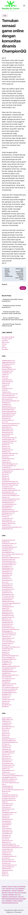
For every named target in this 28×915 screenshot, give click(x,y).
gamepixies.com (6, 619)
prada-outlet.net (6, 718)
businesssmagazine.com (9, 740)
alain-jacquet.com (7, 399)
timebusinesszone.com (8, 522)
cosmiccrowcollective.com (10, 397)
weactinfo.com (6, 448)
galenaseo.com (6, 842)
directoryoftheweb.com (9, 369)
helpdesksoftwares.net (8, 540)
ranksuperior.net (6, 507)
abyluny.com (5, 703)
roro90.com (5, 374)
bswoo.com (5, 875)
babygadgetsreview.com (9, 777)
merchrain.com (6, 696)
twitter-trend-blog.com (8, 774)
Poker (5, 15)
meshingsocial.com (7, 450)
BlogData (9, 912)
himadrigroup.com (7, 760)
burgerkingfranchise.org (9, 413)
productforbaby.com (8, 420)
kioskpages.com (6, 661)
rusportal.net (5, 385)
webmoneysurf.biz (7, 819)
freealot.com (5, 608)
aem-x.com (5, 582)
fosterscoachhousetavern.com (11, 423)
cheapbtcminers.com (8, 601)
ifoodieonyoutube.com (8, 559)
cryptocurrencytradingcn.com (10, 495)
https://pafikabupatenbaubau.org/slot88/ (14, 898)
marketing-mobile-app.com (10, 453)
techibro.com (6, 768)
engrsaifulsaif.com (7, 599)
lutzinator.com (6, 650)
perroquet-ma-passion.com (10, 689)
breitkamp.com (6, 636)
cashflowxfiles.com (7, 443)
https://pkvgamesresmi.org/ (10, 902)
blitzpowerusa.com (7, 432)
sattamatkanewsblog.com (9, 493)
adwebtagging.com (7, 506)
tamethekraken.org (7, 648)
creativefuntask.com (8, 598)
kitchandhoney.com (7, 803)
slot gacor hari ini (7, 338)
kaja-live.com (6, 754)
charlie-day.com (6, 462)
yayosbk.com (6, 816)
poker (3, 346)
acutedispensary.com (8, 492)
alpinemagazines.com (8, 770)
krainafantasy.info (7, 380)
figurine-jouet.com (7, 685)
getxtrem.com (6, 446)
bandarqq (21, 888)
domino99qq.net (7, 367)
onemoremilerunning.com (9, 437)
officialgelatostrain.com (9, 668)
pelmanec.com (6, 366)
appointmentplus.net (8, 860)
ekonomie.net (6, 858)
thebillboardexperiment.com (10, 675)
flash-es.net (5, 474)
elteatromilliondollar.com (9, 411)
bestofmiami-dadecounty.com (11, 557)
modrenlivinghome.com (9, 691)
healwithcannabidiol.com (9, 659)
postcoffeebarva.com (8, 409)
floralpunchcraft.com (8, 455)
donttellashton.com (7, 371)
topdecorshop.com (7, 851)
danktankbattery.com (8, 458)
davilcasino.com (6, 578)
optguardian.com (7, 575)
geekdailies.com (6, 694)
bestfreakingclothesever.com (10, 483)
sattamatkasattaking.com (9, 671)
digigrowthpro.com (7, 719)
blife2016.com (6, 654)
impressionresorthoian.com (10, 481)
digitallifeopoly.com (7, 568)
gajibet (20, 900)
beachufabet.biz (6, 677)
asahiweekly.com (7, 610)
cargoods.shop (6, 392)
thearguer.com (6, 451)
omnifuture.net (6, 725)
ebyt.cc (4, 784)
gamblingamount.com (8, 513)
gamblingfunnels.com (8, 726)
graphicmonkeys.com (8, 617)
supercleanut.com (7, 612)
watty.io (4, 387)
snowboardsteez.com (8, 439)
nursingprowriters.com (8, 488)
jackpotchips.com (7, 626)
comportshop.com (7, 849)
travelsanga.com (7, 854)
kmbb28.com (6, 698)
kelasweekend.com (7, 870)
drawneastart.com (7, 620)
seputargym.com (7, 571)
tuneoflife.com (6, 525)
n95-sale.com (6, 744)
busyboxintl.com (7, 406)
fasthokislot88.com (7, 622)
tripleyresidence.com (8, 638)
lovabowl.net (5, 542)
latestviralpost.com (7, 429)
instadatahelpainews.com (9, 692)
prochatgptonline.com (8, 751)
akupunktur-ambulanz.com (10, 779)
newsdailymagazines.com (9, 547)
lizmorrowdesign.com (8, 657)
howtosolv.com (6, 807)
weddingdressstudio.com (9, 812)
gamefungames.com (8, 594)
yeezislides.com (6, 550)
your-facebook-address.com (10, 687)
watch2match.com (7, 840)
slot (4, 888)
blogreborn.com (6, 746)
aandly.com (5, 874)
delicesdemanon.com (8, 809)
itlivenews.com (6, 863)
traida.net (4, 802)
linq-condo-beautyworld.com (10, 782)
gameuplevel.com (7, 585)
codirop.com (5, 732)
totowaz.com (6, 497)
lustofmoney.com (7, 520)
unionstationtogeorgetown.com (11, 603)
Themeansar (17, 912)
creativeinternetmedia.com (10, 742)
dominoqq (22, 886)
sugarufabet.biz (6, 680)
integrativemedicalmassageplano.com (13, 469)
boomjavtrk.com (7, 705)
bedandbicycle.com (7, 613)
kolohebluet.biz (6, 821)
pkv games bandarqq (8, 337)
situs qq (4, 344)
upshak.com (5, 476)
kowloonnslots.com (7, 767)
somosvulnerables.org (8, 641)
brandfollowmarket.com (9, 501)
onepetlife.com (6, 673)
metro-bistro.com (7, 805)
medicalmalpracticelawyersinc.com (12, 847)
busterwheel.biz (6, 824)
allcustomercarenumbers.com (10, 629)
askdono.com (6, 735)
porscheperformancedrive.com (11, 647)
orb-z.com (5, 422)
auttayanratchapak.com (9, 408)
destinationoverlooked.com (10, 511)
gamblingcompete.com (8, 739)
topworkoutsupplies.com (9, 563)
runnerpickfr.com (7, 723)
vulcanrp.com (6, 772)
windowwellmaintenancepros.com (12, 527)
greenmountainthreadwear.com (11, 490)
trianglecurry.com (7, 662)
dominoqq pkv (6, 890)
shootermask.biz (7, 823)
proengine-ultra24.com (8, 798)
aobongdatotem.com (8, 552)
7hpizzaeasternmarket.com (10, 795)
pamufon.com (6, 645)
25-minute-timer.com (8, 596)
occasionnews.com (7, 518)
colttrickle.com (6, 721)
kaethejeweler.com (7, 670)
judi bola (8, 888)
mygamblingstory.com (8, 360)
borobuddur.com (7, 591)
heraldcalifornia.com (8, 615)
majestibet (8, 900)
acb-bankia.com (6, 472)
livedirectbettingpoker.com (10, 464)
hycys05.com (6, 436)
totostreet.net (6, 577)
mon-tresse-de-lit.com (8, 678)
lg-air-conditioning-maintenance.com (13, 789)
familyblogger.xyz (7, 631)
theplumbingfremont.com (9, 865)
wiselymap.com (6, 749)
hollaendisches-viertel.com (10, 796)
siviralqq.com (6, 479)
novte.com (5, 793)
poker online (5, 342)
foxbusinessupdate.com (9, 465)
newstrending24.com (8, 867)
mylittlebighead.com (8, 606)
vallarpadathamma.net (8, 415)
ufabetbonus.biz (6, 868)
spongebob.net (6, 404)
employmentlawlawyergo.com (11, 846)
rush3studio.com (7, 373)
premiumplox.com (7, 814)
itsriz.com (5, 390)
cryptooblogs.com (7, 584)
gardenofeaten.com (7, 434)
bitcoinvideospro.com (8, 395)
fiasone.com (5, 457)
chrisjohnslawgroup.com (9, 633)
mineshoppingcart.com (8, 561)
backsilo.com (6, 478)
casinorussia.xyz (7, 828)
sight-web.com (6, 758)
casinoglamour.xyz (7, 831)
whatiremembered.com (8, 781)
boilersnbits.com (7, 427)
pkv (13, 888)
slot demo (5, 340)
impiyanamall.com (7, 573)
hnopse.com (5, 516)
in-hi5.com (5, 378)
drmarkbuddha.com (7, 788)
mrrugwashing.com (7, 471)
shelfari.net (5, 826)
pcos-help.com (6, 728)
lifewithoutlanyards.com (9, 800)
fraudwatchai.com (7, 580)
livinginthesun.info (7, 388)
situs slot (4, 892)
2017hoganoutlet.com (8, 364)
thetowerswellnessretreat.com (11, 666)
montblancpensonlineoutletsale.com (12, 775)
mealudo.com (6, 460)
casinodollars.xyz (7, 833)
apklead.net (5, 706)
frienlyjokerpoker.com (8, 765)
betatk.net (5, 872)
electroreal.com (6, 556)
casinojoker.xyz (6, 835)
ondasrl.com (5, 652)
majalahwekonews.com (8, 362)
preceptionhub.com (7, 549)
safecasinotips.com (7, 624)
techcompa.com (6, 756)
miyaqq (15, 900)
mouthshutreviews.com (8, 564)
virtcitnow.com (6, 747)
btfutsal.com (5, 730)
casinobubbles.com (7, 570)
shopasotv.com (6, 853)
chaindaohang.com (7, 786)
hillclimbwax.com (7, 515)
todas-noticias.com (7, 381)
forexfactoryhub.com (8, 753)
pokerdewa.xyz (6, 837)
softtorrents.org (6, 640)
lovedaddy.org (6, 467)
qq (16, 888)
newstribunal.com (7, 545)
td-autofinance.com (7, 763)
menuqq (4, 886)
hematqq (20, 890)
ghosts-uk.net (6, 733)
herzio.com (5, 376)
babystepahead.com (8, 509)
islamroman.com (7, 761)
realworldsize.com (7, 416)
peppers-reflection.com (9, 523)
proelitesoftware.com (8, 627)
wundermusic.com (7, 592)
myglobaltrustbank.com (9, 844)
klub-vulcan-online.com (9, 634)
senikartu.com (6, 383)
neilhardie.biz (6, 817)
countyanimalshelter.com (9, 504)
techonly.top (5, 737)
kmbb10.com (5, 444)
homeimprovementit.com (9, 543)
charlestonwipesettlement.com (11, 499)
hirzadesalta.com (7, 566)
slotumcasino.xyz (7, 830)
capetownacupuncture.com (10, 394)
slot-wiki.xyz (5, 839)
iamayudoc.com (6, 605)
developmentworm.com (9, 861)
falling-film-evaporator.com (10, 485)
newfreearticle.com (7, 430)
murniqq (14, 890)
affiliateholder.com (7, 529)
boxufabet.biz (6, 682)
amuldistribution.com (8, 589)
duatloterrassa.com (7, 643)
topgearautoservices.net (9, 684)
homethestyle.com (7, 587)
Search (4, 284)
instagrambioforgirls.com (9, 441)
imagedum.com (6, 664)
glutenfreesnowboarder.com (10, 655)
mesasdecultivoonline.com (9, 425)
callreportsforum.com (8, 699)
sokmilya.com (6, 701)
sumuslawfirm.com (7, 487)
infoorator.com (6, 791)
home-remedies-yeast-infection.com (12, 554)
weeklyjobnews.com (8, 502)
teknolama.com (6, 418)
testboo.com (5, 810)
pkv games (5, 349)
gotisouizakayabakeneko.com (10, 401)
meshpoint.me (6, 402)
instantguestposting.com (9, 856)
